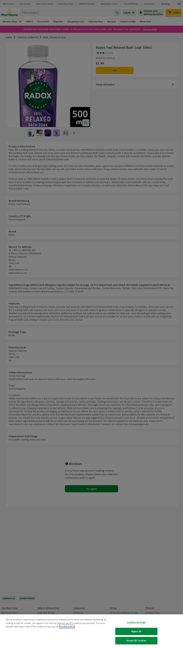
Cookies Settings (136, 622)
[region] (91, 631)
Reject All (136, 631)
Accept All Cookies (136, 640)
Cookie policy (67, 626)
